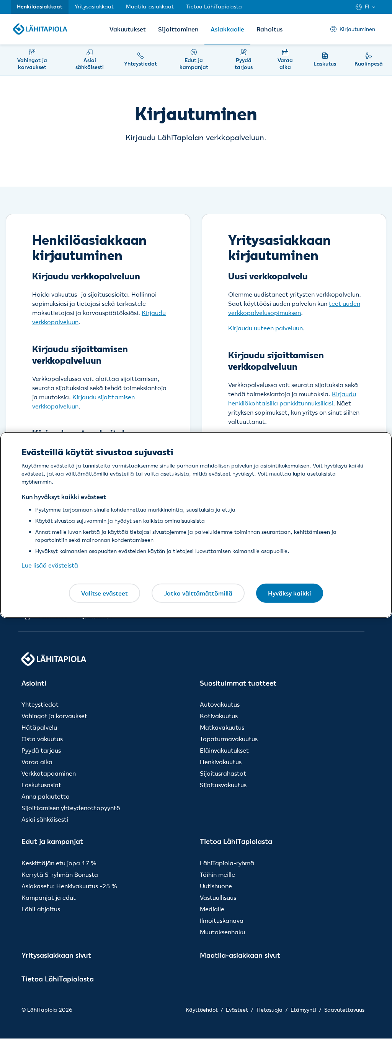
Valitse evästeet (104, 593)
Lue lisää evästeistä (49, 565)
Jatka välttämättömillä (198, 593)
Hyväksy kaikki (289, 593)
